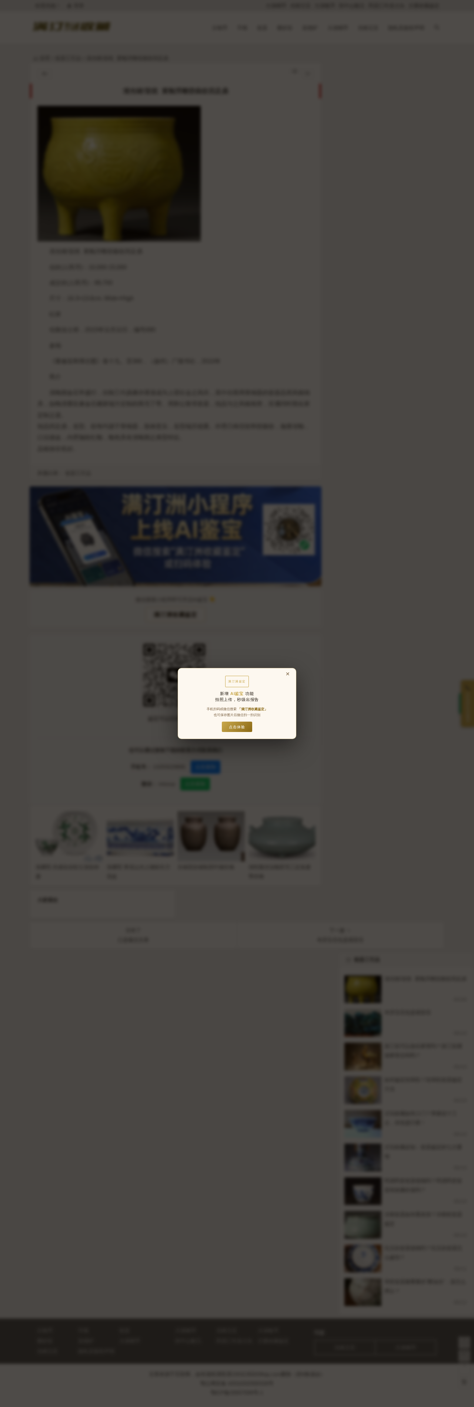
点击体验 (237, 727)
